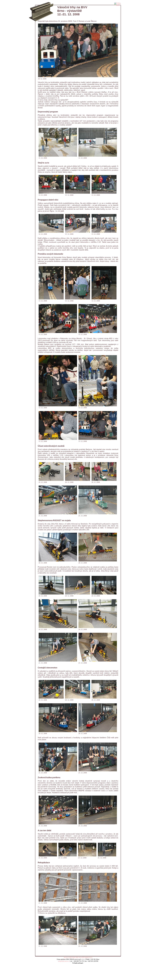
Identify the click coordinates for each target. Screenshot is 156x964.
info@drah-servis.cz (64, 961)
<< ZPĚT (117, 5)
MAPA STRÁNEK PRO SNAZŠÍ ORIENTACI (78, 957)
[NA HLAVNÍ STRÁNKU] (41, 4)
